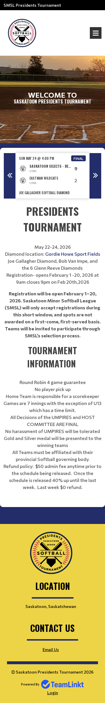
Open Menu (96, 33)
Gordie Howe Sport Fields (72, 254)
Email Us (51, 649)
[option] (52, 175)
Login (52, 692)
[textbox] (53, 352)
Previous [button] (9, 176)
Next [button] (95, 176)
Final (78, 158)
